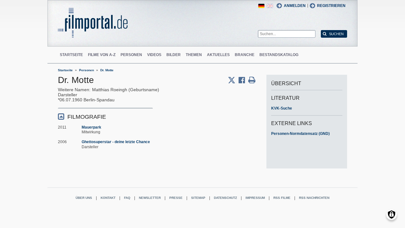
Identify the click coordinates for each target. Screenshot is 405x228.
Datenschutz (225, 198)
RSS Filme (281, 198)
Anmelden (295, 5)
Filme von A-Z (101, 55)
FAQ (127, 198)
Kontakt (108, 198)
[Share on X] (233, 80)
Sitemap (198, 198)
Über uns (84, 198)
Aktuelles (218, 55)
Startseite (71, 55)
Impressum (255, 198)
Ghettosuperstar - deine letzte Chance (116, 142)
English (269, 6)
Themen (194, 55)
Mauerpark (91, 127)
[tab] (105, 116)
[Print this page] (251, 80)
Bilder (173, 55)
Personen (131, 55)
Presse (176, 198)
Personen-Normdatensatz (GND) (300, 133)
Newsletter (150, 198)
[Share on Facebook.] (243, 80)
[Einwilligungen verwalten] (391, 214)
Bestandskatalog (278, 55)
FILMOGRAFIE (86, 117)
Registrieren (331, 5)
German (261, 6)
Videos (154, 55)
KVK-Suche (281, 108)
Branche (244, 55)
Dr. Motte (107, 70)
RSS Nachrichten (314, 198)
